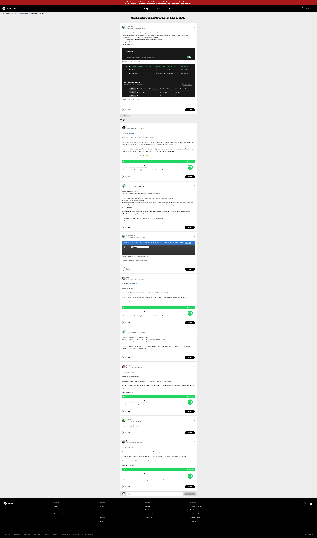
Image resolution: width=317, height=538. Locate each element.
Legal (5, 534)
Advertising (103, 514)
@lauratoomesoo (130, 133)
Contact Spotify (149, 517)
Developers (103, 510)
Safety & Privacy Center (15, 534)
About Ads (46, 534)
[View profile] (123, 27)
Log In (308, 8)
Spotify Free (193, 521)
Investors (102, 517)
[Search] (302, 8)
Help (146, 8)
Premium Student (195, 517)
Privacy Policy (26, 534)
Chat (158, 8)
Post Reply (189, 494)
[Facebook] (311, 504)
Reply (190, 110)
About (56, 506)
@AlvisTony (131, 447)
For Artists (103, 506)
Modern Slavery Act (65, 534)
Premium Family (194, 514)
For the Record (58, 514)
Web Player (148, 510)
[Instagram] (300, 504)
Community (11, 8)
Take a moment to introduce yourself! (152, 170)
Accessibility (55, 534)
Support (147, 506)
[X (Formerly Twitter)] (306, 504)
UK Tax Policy (76, 534)
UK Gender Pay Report (87, 534)
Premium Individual (195, 506)
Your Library (22, 13)
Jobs (55, 510)
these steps (169, 3)
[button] (194, 27)
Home (11, 13)
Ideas (170, 8)
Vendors (102, 521)
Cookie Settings (37, 534)
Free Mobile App (150, 514)
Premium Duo (194, 510)
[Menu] (313, 8)
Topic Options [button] (124, 116)
